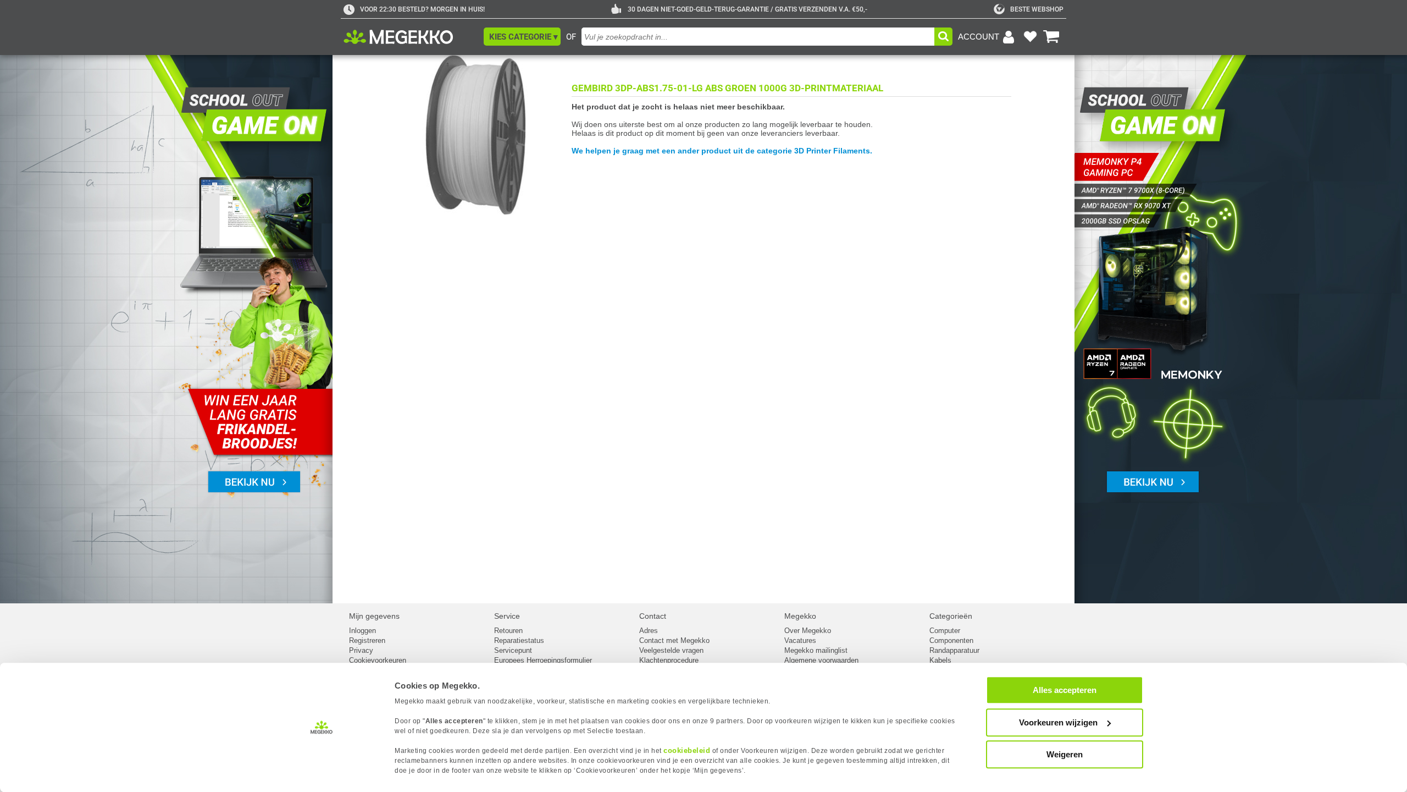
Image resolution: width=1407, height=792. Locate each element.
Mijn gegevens (374, 616)
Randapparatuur (954, 650)
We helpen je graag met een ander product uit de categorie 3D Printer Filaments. (722, 150)
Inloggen (362, 630)
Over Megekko (807, 630)
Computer (944, 630)
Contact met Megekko (674, 640)
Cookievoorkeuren (377, 660)
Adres (648, 630)
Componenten (951, 640)
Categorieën (950, 616)
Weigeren (1064, 754)
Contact (652, 616)
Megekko (800, 616)
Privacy (361, 650)
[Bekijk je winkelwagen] (1051, 37)
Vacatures (800, 640)
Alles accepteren (1064, 690)
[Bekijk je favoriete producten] (1030, 37)
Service (507, 616)
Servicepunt (513, 650)
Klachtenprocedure (669, 660)
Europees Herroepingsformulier (543, 660)
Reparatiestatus (519, 640)
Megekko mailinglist (815, 650)
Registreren (367, 640)
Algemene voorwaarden (821, 660)
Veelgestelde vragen (671, 650)
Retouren (508, 630)
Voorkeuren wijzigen (1058, 722)
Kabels (940, 660)
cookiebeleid (686, 750)
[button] (522, 37)
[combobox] (757, 37)
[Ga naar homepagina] (411, 37)
